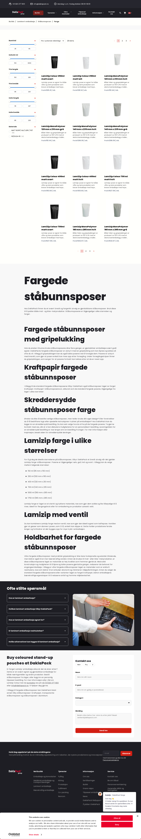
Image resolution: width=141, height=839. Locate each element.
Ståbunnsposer (45, 21)
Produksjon (63, 784)
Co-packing (63, 792)
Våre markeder (66, 13)
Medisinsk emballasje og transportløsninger (43, 781)
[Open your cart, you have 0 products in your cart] (125, 13)
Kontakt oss (112, 13)
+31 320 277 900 (18, 4)
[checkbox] (22, 131)
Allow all (117, 818)
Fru (86, 665)
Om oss (86, 776)
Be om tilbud (113, 780)
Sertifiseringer (89, 780)
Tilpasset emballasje (82, 13)
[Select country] (130, 13)
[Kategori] (103, 702)
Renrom (61, 796)
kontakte (31, 683)
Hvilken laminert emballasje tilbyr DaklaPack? (30, 609)
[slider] (9, 44)
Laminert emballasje (27, 21)
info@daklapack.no (41, 4)
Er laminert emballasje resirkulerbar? (26, 631)
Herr (79, 665)
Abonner (126, 753)
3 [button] (126, 41)
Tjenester (51, 13)
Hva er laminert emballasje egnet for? (26, 620)
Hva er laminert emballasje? (22, 598)
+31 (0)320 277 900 (50, 683)
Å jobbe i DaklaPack (91, 804)
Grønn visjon (88, 788)
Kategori (79, 698)
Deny (117, 824)
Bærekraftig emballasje (43, 790)
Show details (34, 835)
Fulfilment (62, 788)
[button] (22, 41)
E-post (78, 685)
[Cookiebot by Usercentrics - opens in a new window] (14, 834)
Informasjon (97, 13)
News (85, 796)
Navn (77, 672)
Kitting (61, 780)
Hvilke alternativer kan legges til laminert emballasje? (34, 641)
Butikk (37, 13)
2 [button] (122, 41)
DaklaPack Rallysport (92, 800)
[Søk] (120, 13)
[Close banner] (137, 816)
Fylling (61, 776)
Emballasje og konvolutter (44, 776)
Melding (78, 711)
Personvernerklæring (111, 760)
